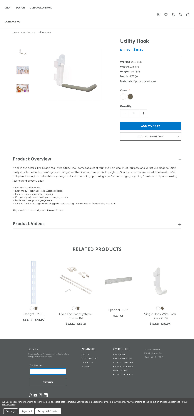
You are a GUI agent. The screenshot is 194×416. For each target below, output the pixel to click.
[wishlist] (166, 14)
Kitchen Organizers (123, 366)
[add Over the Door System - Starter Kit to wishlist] (88, 263)
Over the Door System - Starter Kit (76, 316)
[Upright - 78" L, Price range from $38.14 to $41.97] (34, 281)
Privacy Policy (8, 404)
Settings (10, 411)
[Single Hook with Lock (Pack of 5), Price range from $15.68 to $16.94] (160, 281)
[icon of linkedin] (46, 395)
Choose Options (31, 296)
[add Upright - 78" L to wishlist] (46, 263)
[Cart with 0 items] (187, 14)
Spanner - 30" (118, 310)
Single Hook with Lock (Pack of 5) (160, 316)
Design (20, 8)
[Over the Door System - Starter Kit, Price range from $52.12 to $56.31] (76, 281)
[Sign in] (173, 14)
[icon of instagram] (40, 395)
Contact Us (12, 22)
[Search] (180, 14)
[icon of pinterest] (30, 395)
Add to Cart (115, 296)
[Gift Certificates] (158, 14)
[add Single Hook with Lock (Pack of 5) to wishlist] (172, 263)
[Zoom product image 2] (22, 88)
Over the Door (120, 370)
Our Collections (41, 8)
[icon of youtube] (35, 395)
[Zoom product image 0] (22, 52)
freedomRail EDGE (122, 358)
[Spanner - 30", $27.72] (118, 281)
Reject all (27, 411)
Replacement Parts (123, 374)
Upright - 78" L (34, 314)
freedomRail (119, 354)
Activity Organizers (123, 362)
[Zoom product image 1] (22, 70)
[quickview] (46, 272)
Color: (124, 90)
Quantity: (126, 106)
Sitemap (86, 366)
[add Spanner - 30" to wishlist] (130, 263)
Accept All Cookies (48, 411)
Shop (8, 8)
